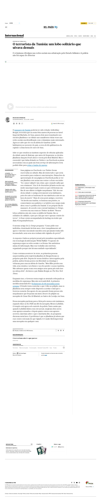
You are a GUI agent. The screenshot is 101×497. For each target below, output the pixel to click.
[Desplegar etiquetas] (64, 348)
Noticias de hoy (70, 493)
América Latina (69, 36)
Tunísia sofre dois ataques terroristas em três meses (10, 191)
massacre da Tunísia (22, 130)
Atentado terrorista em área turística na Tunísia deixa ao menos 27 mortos (11, 198)
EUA (95, 36)
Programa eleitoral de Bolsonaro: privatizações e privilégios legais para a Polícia (85, 203)
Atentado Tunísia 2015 (43, 347)
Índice (65, 493)
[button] (50, 86)
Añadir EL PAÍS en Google (58, 123)
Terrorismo (15, 347)
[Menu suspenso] (6, 27)
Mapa (40, 493)
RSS (62, 493)
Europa (80, 36)
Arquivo (38, 444)
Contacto (7, 493)
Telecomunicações (23, 347)
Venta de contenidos (13, 493)
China (92, 36)
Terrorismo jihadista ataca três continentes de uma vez (11, 205)
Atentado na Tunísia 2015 (19, 41)
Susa (51, 347)
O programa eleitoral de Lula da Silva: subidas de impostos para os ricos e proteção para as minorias (85, 197)
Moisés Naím (15, 340)
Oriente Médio (86, 36)
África (75, 36)
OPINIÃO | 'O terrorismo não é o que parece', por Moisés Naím (10, 175)
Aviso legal (20, 493)
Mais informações (17, 355)
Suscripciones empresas (56, 493)
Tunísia (54, 347)
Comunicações (32, 347)
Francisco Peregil (19, 117)
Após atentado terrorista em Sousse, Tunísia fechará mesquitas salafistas (11, 183)
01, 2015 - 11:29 (29, 119)
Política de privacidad (34, 493)
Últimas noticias (80, 184)
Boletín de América (11, 448)
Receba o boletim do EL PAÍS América (24, 330)
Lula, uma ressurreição (84, 192)
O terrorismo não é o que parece (25, 338)
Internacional (14, 35)
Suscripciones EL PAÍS (46, 493)
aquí (46, 355)
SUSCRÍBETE (83, 23)
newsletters (9, 444)
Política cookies (26, 493)
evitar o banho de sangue (37, 165)
